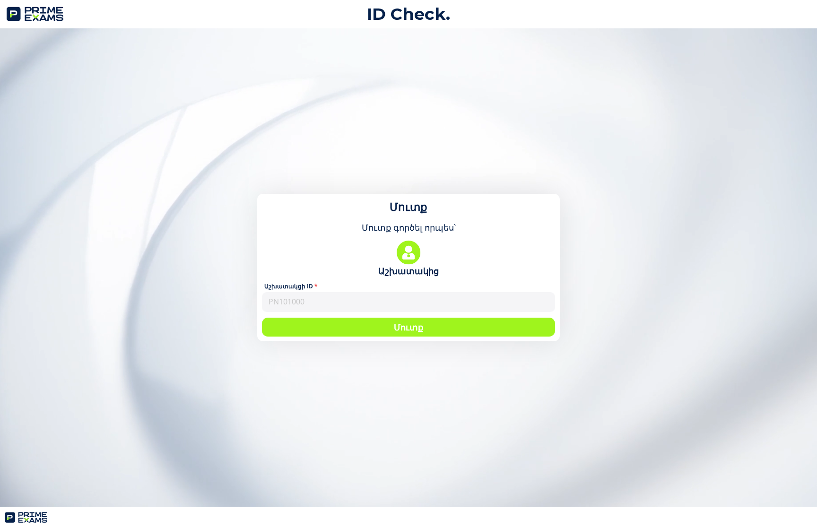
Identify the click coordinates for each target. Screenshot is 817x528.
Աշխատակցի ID (288, 286)
